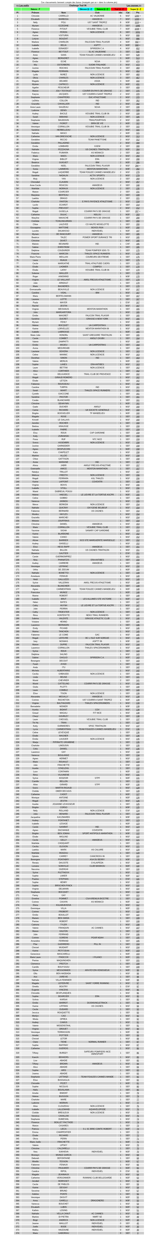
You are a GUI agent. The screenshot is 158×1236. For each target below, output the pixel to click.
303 (137, 153)
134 (137, 752)
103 (137, 951)
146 (137, 612)
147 (137, 599)
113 (137, 895)
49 (138, 1217)
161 (137, 387)
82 (138, 1077)
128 (137, 791)
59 (138, 1184)
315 (137, 126)
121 (137, 840)
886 (137, 39)
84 (138, 1064)
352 (137, 100)
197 (137, 231)
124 (137, 810)
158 (137, 442)
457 (137, 78)
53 (138, 1204)
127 (137, 794)
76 (138, 1106)
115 (137, 882)
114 (137, 889)
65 (138, 1168)
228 (137, 195)
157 (137, 462)
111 (137, 908)
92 (138, 1016)
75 (138, 1112)
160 (137, 407)
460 (137, 74)
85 (138, 1057)
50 (138, 1213)
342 (137, 104)
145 (137, 631)
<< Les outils (22, 5)
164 (137, 338)
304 (137, 149)
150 (137, 560)
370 (137, 94)
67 (138, 1161)
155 (137, 491)
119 (137, 856)
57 (138, 1191)
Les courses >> (134, 5)
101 (137, 957)
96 (138, 990)
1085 (138, 26)
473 (137, 65)
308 (137, 146)
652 (137, 48)
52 (138, 1207)
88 (138, 1038)
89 (138, 1035)
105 (137, 937)
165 (137, 309)
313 (137, 136)
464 (137, 71)
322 (137, 123)
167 (137, 289)
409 (137, 87)
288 (137, 159)
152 (137, 534)
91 (138, 1022)
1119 (137, 22)
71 (138, 1139)
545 (137, 52)
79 (138, 1093)
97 (138, 983)
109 (137, 918)
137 (137, 719)
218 (137, 201)
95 (138, 996)
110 (137, 911)
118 (137, 863)
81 (138, 1083)
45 (138, 1223)
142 (137, 664)
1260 (137, 16)
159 (137, 426)
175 (137, 250)
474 (137, 61)
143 (137, 654)
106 (137, 934)
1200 (137, 19)
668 (137, 45)
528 (137, 55)
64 (138, 1174)
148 (137, 589)
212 (137, 208)
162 (137, 368)
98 (138, 977)
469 (137, 68)
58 (138, 1187)
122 (137, 830)
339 (137, 107)
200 (137, 218)
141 (137, 674)
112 (137, 902)
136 (137, 729)
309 (137, 143)
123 (137, 820)
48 (138, 1220)
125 (137, 804)
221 (137, 198)
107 (137, 928)
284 (137, 166)
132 (137, 768)
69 (138, 1155)
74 (138, 1119)
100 (137, 964)
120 (137, 850)
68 (138, 1158)
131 (137, 775)
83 (138, 1070)
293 (137, 156)
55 (138, 1197)
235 (137, 188)
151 (137, 547)
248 (137, 185)
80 (138, 1086)
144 (137, 641)
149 (137, 573)
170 (137, 267)
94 (138, 1003)
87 (138, 1042)
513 (137, 58)
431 (137, 84)
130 (137, 784)
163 (137, 351)
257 (137, 182)
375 (137, 91)
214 (137, 205)
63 (138, 1178)
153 (137, 524)
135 (137, 739)
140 (137, 687)
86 (138, 1048)
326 (137, 117)
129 (137, 788)
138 (137, 710)
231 (137, 192)
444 (137, 81)
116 (137, 879)
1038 (137, 29)
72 (138, 1132)
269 (137, 179)
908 (137, 35)
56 (138, 1194)
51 (138, 1210)
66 (138, 1165)
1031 (138, 32)
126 (137, 797)
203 (137, 214)
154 (137, 504)
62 (138, 1181)
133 (137, 758)
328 (137, 110)
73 (138, 1125)
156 (137, 475)
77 (138, 1099)
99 (138, 970)
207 (137, 211)
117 (137, 872)
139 (137, 693)
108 (137, 921)
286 (137, 162)
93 (138, 1009)
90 (138, 1029)
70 (138, 1145)
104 (137, 944)
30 (138, 1226)
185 (137, 234)
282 (137, 169)
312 (137, 140)
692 (137, 42)
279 (137, 172)
